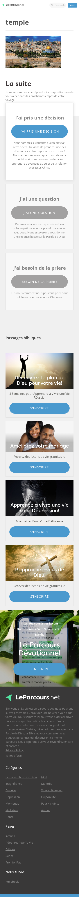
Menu (72, 5)
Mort (44, 777)
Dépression (13, 797)
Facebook (12, 882)
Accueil (10, 836)
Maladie (46, 784)
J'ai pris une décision (39, 131)
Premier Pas (13, 862)
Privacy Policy (15, 750)
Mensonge (12, 803)
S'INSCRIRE (39, 669)
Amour (45, 810)
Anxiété (11, 790)
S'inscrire (39, 408)
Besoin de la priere (40, 281)
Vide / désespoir (51, 790)
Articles (10, 849)
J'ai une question (39, 213)
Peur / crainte (50, 803)
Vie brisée (12, 810)
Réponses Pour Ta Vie (19, 843)
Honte (10, 817)
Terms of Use (14, 756)
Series (9, 856)
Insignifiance (14, 784)
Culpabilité (48, 797)
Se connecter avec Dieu (21, 777)
